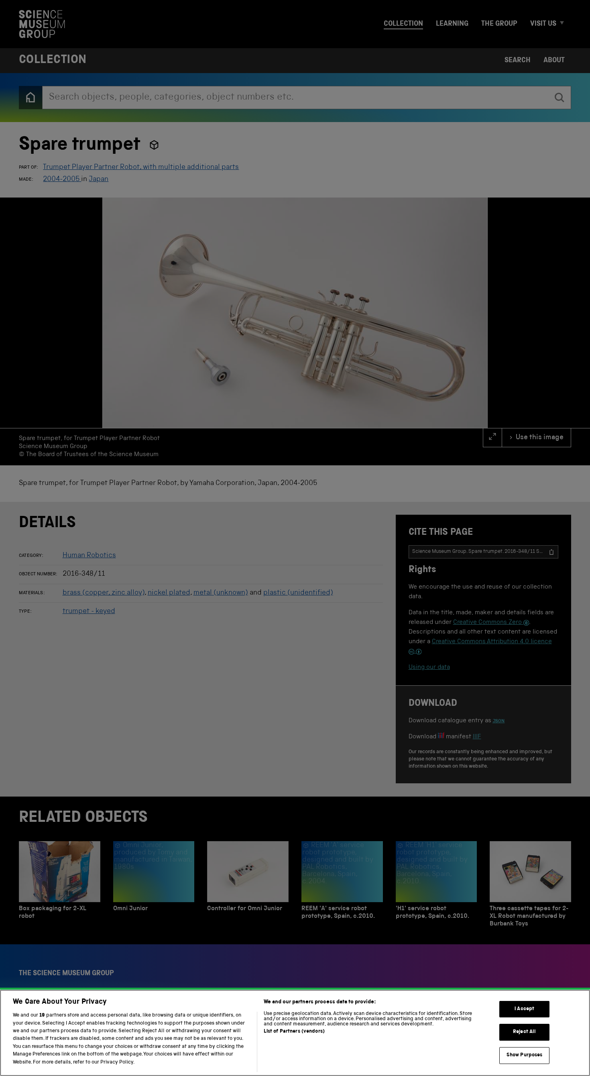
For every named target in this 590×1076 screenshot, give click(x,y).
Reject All (524, 1032)
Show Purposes (525, 1055)
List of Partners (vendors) (294, 1031)
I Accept (524, 1009)
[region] (295, 1033)
